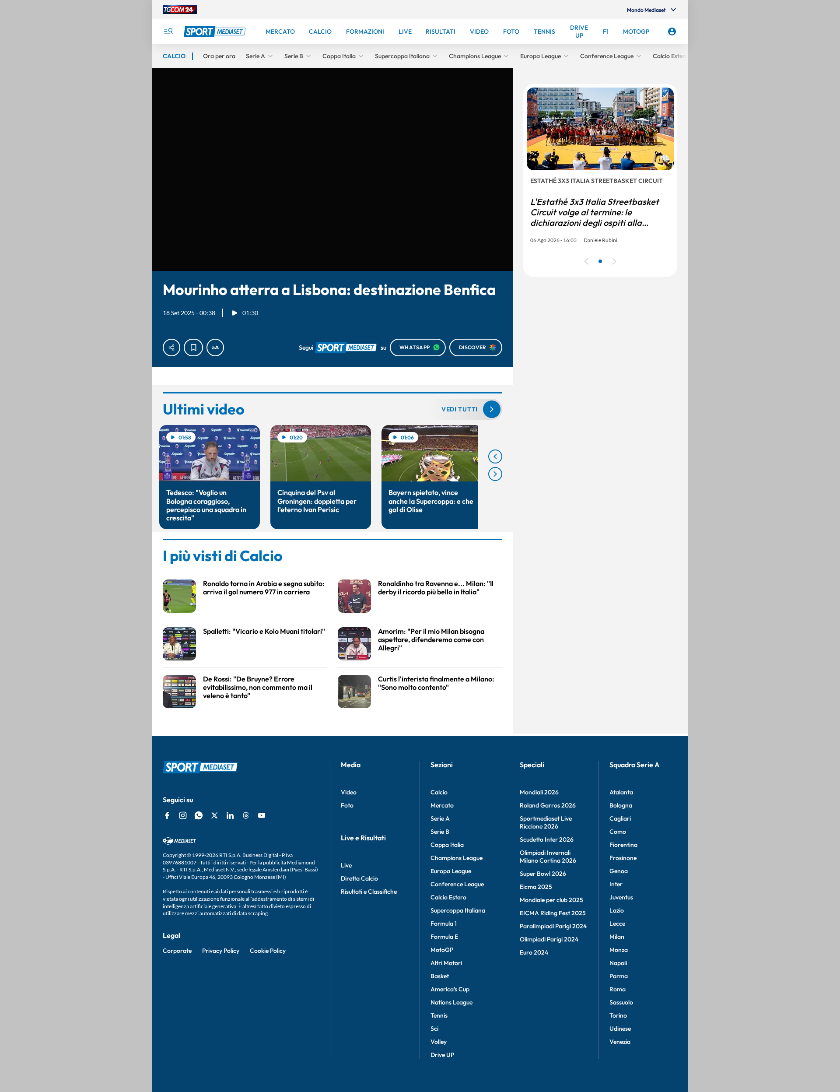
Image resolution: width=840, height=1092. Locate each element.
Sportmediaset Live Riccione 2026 (546, 822)
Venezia (619, 1042)
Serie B (439, 832)
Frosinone (623, 858)
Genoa (618, 871)
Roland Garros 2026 (548, 805)
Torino (618, 1015)
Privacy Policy (220, 951)
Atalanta (621, 792)
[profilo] (672, 31)
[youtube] (261, 815)
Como (617, 832)
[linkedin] (230, 815)
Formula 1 (443, 923)
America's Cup (449, 989)
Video (349, 792)
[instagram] (182, 815)
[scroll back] (495, 456)
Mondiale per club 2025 (551, 900)
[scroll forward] (495, 474)
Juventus (621, 897)
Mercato (442, 805)
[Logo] (216, 31)
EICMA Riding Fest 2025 (553, 913)
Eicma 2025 (536, 887)
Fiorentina (623, 845)
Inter (616, 884)
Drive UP (442, 1055)
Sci (434, 1028)
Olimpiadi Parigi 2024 (549, 939)
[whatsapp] (198, 815)
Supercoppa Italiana (457, 910)
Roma (617, 989)
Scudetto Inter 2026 (547, 839)
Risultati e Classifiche (369, 891)
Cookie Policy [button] (268, 951)
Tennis (439, 1015)
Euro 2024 (534, 952)
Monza (618, 950)
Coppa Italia (447, 845)
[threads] (246, 815)
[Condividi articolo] (171, 347)
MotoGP (441, 950)
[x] (214, 815)
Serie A (440, 818)
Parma (618, 976)
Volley (438, 1042)
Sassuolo (621, 1002)
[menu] (168, 31)
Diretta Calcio (359, 878)
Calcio (439, 792)
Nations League (451, 1002)
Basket (439, 976)
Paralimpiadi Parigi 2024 (553, 926)
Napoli (618, 963)
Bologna (620, 805)
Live (346, 865)
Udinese (620, 1028)
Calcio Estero (448, 897)
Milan (616, 937)
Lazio (616, 910)
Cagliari (620, 818)
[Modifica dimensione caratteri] (215, 347)
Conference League (457, 884)
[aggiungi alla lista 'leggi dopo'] (193, 347)
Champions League (456, 858)
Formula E (444, 937)
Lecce (617, 923)
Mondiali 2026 (539, 792)
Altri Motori (446, 963)
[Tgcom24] (180, 9)
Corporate (177, 951)
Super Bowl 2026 (543, 874)
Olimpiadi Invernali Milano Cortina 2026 (548, 856)
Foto (347, 805)
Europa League (450, 871)
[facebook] (167, 815)
